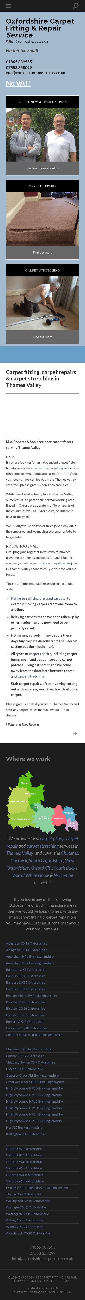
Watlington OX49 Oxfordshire (27, 1214)
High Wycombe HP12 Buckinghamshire (34, 1101)
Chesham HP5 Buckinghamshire (28, 1049)
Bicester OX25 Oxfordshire (25, 1002)
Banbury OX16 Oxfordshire (25, 982)
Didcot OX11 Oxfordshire (24, 1069)
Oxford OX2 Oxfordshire (24, 1155)
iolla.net (53, 1280)
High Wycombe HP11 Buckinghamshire (34, 1095)
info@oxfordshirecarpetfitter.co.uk (35, 72)
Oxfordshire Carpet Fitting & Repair (40, 28)
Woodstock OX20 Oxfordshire (28, 1233)
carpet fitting (38, 468)
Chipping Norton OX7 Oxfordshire (30, 1062)
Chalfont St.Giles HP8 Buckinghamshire (34, 1034)
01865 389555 (19, 61)
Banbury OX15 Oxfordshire (25, 976)
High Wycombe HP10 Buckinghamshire (34, 1088)
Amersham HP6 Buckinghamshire (30, 956)
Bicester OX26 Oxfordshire (25, 1008)
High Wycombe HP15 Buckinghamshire (34, 1121)
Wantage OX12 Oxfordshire (26, 1207)
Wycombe (63, 875)
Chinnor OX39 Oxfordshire (25, 1056)
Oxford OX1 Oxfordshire (24, 1149)
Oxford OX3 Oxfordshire (24, 1161)
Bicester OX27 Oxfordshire (25, 1015)
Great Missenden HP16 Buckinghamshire (35, 1082)
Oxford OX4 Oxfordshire (24, 1168)
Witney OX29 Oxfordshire (24, 1227)
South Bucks (65, 868)
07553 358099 (19, 67)
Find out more (42, 252)
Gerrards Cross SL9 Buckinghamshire (32, 1075)
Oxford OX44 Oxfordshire (25, 1181)
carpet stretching (30, 676)
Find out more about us (42, 168)
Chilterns (69, 853)
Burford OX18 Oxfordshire (25, 1021)
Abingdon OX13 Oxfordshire (26, 943)
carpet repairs (60, 468)
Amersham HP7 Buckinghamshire (30, 963)
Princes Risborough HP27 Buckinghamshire (37, 1187)
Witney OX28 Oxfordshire (24, 1220)
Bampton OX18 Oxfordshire (26, 969)
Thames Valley (19, 853)
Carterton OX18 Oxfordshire (26, 1028)
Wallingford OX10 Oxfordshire (28, 1201)
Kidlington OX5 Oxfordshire (26, 1134)
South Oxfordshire (46, 860)
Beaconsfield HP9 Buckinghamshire (31, 995)
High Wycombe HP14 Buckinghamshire (34, 1114)
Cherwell (19, 860)
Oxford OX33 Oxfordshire (25, 1175)
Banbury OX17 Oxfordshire (25, 989)
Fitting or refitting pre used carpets (38, 598)
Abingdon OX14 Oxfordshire (26, 950)
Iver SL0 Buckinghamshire (24, 1127)
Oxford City (41, 868)
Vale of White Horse (30, 875)
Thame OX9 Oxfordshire (23, 1194)
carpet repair (61, 563)
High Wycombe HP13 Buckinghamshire (34, 1108)
